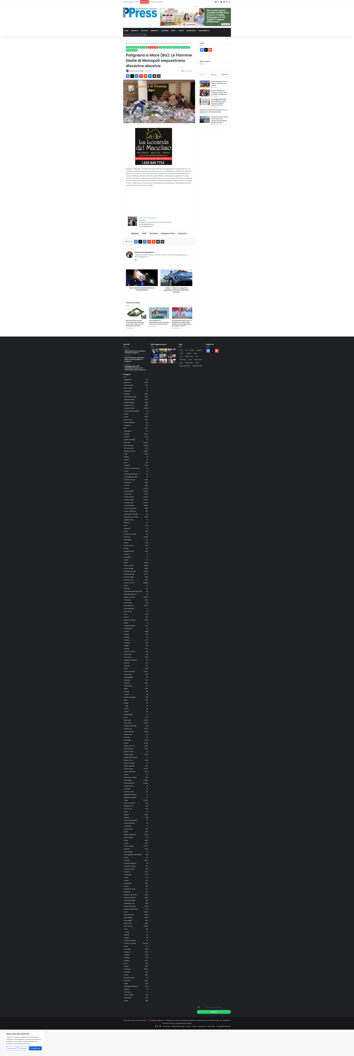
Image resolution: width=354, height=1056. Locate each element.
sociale (126, 877)
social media (128, 874)
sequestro (183, 233)
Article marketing (129, 422)
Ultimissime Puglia (197, 366)
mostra (126, 708)
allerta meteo (128, 388)
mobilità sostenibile (129, 697)
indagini (126, 645)
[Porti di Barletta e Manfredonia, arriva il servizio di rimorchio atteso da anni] (159, 313)
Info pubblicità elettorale (223, 1026)
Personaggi (127, 740)
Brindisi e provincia (129, 451)
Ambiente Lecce (129, 405)
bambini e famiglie (129, 439)
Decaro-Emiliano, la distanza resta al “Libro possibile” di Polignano (219, 92)
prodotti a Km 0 (128, 786)
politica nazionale (129, 763)
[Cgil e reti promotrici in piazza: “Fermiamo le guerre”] (205, 84)
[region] (24, 1041)
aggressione (127, 379)
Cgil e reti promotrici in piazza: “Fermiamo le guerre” (219, 83)
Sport (173, 30)
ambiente (127, 394)
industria (126, 648)
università (127, 972)
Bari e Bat (143, 47)
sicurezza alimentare (130, 863)
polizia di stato (198, 359)
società (126, 880)
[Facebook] (128, 76)
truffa (125, 963)
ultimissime (127, 969)
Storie (126, 929)
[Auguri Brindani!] (163, 361)
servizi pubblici (128, 852)
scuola (126, 843)
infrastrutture (128, 654)
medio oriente (128, 686)
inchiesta (127, 637)
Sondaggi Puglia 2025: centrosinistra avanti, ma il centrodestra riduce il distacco (218, 102)
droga (126, 531)
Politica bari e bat (129, 746)
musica (126, 711)
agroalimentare (128, 385)
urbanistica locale (129, 977)
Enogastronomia (129, 551)
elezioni (126, 542)
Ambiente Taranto (129, 408)
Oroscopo (127, 737)
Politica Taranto (128, 769)
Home (126, 30)
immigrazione (128, 628)
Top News (127, 957)
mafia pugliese (128, 677)
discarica (135, 233)
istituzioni (127, 663)
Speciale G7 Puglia (129, 889)
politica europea (129, 751)
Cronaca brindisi (129, 497)
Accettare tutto (35, 1048)
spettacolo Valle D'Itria (130, 909)
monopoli (154, 233)
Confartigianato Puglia (130, 477)
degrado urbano (129, 520)
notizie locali (127, 728)
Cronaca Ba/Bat (129, 491)
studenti (126, 935)
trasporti (126, 960)
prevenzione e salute (130, 777)
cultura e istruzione (130, 511)
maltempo (127, 680)
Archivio (188, 1026)
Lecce (181, 356)
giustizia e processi (129, 620)
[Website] (136, 260)
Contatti (194, 1026)
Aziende (126, 437)
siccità (126, 857)
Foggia (195, 353)
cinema (126, 457)
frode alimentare (129, 608)
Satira (127, 932)
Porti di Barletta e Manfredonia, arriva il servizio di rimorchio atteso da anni (159, 322)
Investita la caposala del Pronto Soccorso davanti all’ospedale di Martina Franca (219, 120)
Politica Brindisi (128, 748)
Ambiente (154, 30)
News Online (185, 47)
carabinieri (199, 350)
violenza (126, 989)
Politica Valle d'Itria (129, 771)
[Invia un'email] (142, 71)
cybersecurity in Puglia (131, 514)
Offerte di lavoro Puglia (178, 1026)
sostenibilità (127, 883)
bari (187, 350)
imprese (126, 631)
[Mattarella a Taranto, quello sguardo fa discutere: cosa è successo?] (172, 351)
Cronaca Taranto (129, 505)
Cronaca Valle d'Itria (130, 508)
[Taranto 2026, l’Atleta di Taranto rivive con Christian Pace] (155, 356)
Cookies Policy (202, 1026)
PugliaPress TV (203, 30)
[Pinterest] (141, 76)
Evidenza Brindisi (129, 574)
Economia (164, 30)
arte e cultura (128, 419)
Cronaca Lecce (128, 502)
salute (126, 831)
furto (125, 614)
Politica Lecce (128, 760)
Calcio (126, 454)
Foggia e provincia (129, 597)
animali (126, 414)
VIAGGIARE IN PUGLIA (130, 986)
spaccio (126, 886)
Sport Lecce (127, 923)
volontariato (127, 997)
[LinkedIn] (136, 76)
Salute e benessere (130, 834)
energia (126, 548)
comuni (126, 471)
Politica (144, 30)
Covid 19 (126, 485)
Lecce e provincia (129, 671)
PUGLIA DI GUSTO (129, 803)
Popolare (202, 74)
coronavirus (127, 482)
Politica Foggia (128, 754)
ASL (125, 428)
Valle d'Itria (127, 980)
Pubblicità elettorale (130, 797)
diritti (125, 525)
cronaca (181, 353)
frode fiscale (128, 611)
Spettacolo (127, 892)
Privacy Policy (211, 1026)
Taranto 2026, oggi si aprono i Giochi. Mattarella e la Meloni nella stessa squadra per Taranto (176, 2)
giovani (126, 617)
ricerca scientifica (129, 823)
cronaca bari (128, 494)
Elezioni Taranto (129, 545)
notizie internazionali (130, 726)
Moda (125, 700)
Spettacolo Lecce (129, 903)
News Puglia (182, 359)
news (125, 717)
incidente (127, 640)
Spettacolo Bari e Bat (130, 894)
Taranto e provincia (130, 943)
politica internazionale (130, 757)
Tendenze (127, 952)
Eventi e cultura (128, 565)
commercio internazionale (131, 468)
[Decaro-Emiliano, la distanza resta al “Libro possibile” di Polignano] (205, 92)
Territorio (127, 955)
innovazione (127, 657)
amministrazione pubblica (131, 411)
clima (125, 462)
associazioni (127, 431)
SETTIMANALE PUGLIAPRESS (133, 854)
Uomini (126, 975)
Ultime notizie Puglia (184, 366)
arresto (126, 416)
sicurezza (127, 860)
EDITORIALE (127, 540)
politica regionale (129, 766)
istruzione (127, 665)
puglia (181, 362)
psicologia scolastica (130, 794)
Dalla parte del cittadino (131, 517)
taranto (197, 362)
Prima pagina (128, 780)
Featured (126, 588)
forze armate (128, 603)
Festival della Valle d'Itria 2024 (133, 591)
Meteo (126, 688)
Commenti (225, 74)
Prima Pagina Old (132, 50)
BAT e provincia (128, 448)
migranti (126, 691)
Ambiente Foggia (129, 402)
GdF (144, 233)
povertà (126, 774)
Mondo (126, 703)
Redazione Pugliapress (135, 71)
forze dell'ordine (129, 605)
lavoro (126, 668)
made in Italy (128, 674)
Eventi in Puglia (128, 568)
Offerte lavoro (128, 734)
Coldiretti (127, 465)
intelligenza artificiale (130, 660)
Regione (126, 814)
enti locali (127, 554)
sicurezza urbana (129, 869)
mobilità (126, 694)
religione (126, 817)
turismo (126, 966)
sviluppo (126, 937)
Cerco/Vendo (191, 30)
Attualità (126, 434)
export (126, 585)
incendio (126, 634)
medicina (127, 683)
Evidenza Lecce (129, 580)
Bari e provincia (153, 47)
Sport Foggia (128, 920)
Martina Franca (189, 356)
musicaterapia (128, 714)
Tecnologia (127, 949)
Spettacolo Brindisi (129, 897)
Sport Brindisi (128, 917)
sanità (126, 840)
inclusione (127, 643)
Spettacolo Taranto (130, 906)
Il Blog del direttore (129, 625)
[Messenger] (150, 76)
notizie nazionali (129, 731)
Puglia (126, 800)
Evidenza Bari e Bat (165, 47)
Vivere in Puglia (128, 995)
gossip (126, 623)
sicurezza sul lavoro (130, 866)
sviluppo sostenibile (130, 940)
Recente (213, 74)
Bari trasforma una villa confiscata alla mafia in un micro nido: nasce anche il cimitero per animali (135, 323)
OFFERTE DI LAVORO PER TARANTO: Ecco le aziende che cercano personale (213, 111)
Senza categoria (129, 846)
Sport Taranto (128, 926)
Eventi (181, 30)
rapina (126, 811)
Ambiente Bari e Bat (137, 43)
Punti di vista (128, 809)
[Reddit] (145, 76)
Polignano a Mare (168, 233)
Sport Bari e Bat (129, 914)
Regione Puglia (189, 362)
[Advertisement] (159, 202)
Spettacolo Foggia (129, 900)
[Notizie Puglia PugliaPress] (140, 12)
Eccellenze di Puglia (130, 534)
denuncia (127, 522)
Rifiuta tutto (23, 1048)
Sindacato (127, 872)
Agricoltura (127, 382)
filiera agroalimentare (130, 594)
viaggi (126, 983)
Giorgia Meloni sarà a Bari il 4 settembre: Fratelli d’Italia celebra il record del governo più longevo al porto (182, 323)
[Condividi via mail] (154, 76)
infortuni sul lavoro (129, 651)
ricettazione (127, 826)
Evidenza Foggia (129, 577)
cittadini (126, 459)
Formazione (127, 600)
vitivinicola (127, 992)
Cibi (127, 706)
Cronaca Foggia (128, 499)
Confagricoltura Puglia (130, 474)
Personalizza (12, 1048)
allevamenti (127, 391)
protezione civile (129, 791)
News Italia (176, 47)
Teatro (126, 946)
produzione (127, 789)
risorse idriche (128, 829)
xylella (126, 1000)
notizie (190, 359)
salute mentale (128, 837)
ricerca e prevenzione (130, 820)
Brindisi (192, 350)
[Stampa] (159, 76)
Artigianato (127, 425)
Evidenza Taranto (129, 582)
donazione (127, 528)
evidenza (188, 353)
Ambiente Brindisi (129, 399)
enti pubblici (127, 557)
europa (126, 560)
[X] (132, 76)
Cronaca (134, 30)
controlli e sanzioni (129, 479)
